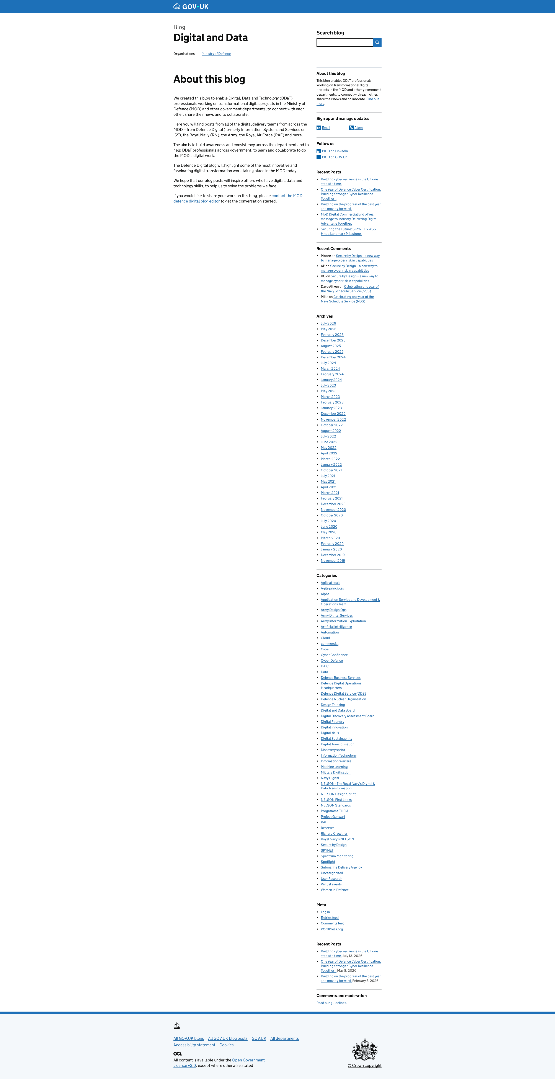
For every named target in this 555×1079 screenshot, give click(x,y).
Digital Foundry (332, 722)
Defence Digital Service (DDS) (343, 693)
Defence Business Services (341, 678)
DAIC (325, 666)
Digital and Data (210, 37)
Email (326, 128)
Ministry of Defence (216, 54)
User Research (331, 879)
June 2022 (329, 442)
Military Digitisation (336, 772)
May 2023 (328, 391)
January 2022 (331, 464)
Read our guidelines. (332, 1003)
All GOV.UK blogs (188, 1038)
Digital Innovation (334, 727)
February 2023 (332, 402)
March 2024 (330, 368)
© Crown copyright (365, 1065)
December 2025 (333, 340)
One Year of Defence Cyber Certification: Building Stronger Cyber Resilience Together (351, 194)
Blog (179, 27)
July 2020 (328, 521)
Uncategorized (332, 873)
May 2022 (328, 448)
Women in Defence (335, 890)
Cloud (325, 638)
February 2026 (332, 335)
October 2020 (332, 515)
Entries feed (330, 918)
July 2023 (328, 385)
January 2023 (331, 408)
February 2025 (332, 351)
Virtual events (331, 884)
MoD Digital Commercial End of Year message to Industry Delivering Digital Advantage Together (349, 218)
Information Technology (338, 755)
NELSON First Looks (336, 800)
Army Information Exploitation (343, 621)
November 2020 (333, 510)
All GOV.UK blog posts (228, 1038)
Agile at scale (330, 583)
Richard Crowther (334, 833)
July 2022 (328, 436)
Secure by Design (334, 845)
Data (324, 672)
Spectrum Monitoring (337, 856)
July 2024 (328, 363)
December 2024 (333, 357)
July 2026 (328, 323)
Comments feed (332, 923)
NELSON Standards (336, 805)
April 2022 (329, 453)
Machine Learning (334, 767)
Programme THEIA (334, 811)
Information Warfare (336, 761)
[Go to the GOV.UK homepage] (191, 7)
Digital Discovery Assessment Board (347, 716)
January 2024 (331, 380)
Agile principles (332, 588)
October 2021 (331, 470)
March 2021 (330, 493)
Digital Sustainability (336, 738)
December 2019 (333, 555)
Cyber (325, 649)
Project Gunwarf (333, 817)
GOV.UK (259, 1038)
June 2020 (329, 526)
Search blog (330, 32)
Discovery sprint (333, 750)
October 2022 (332, 425)
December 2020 (333, 504)
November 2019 (333, 560)
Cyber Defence (332, 660)
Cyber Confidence (334, 655)
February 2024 (332, 374)
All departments (284, 1038)
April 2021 (328, 487)
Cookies (226, 1044)
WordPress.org (332, 929)
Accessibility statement (194, 1044)
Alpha (325, 594)
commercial (329, 644)
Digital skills (330, 733)
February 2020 (332, 544)
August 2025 (331, 346)
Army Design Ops (333, 610)
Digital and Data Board (338, 710)
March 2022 (330, 459)
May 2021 (328, 481)
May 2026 (328, 329)
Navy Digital (330, 778)
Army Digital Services (337, 615)
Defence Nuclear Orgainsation (343, 699)
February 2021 (332, 498)
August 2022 (331, 431)
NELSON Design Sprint (338, 794)
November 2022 (333, 419)
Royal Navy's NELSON (337, 839)
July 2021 (328, 476)
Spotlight (328, 862)
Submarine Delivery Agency (341, 867)
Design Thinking (333, 705)
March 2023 (330, 397)
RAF (324, 822)
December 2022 (333, 413)
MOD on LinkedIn (335, 151)
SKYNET (327, 850)
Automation (330, 632)
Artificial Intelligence (336, 627)
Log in (325, 912)
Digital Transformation (337, 744)
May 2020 (328, 532)
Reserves (327, 828)
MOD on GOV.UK (335, 157)
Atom (358, 128)
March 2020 (330, 538)
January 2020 (331, 549)
